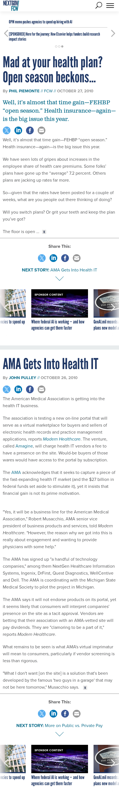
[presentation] (6, 313)
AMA (16, 472)
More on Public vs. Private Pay (74, 725)
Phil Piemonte (24, 91)
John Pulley (22, 378)
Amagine (24, 446)
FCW (48, 91)
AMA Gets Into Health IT (73, 270)
